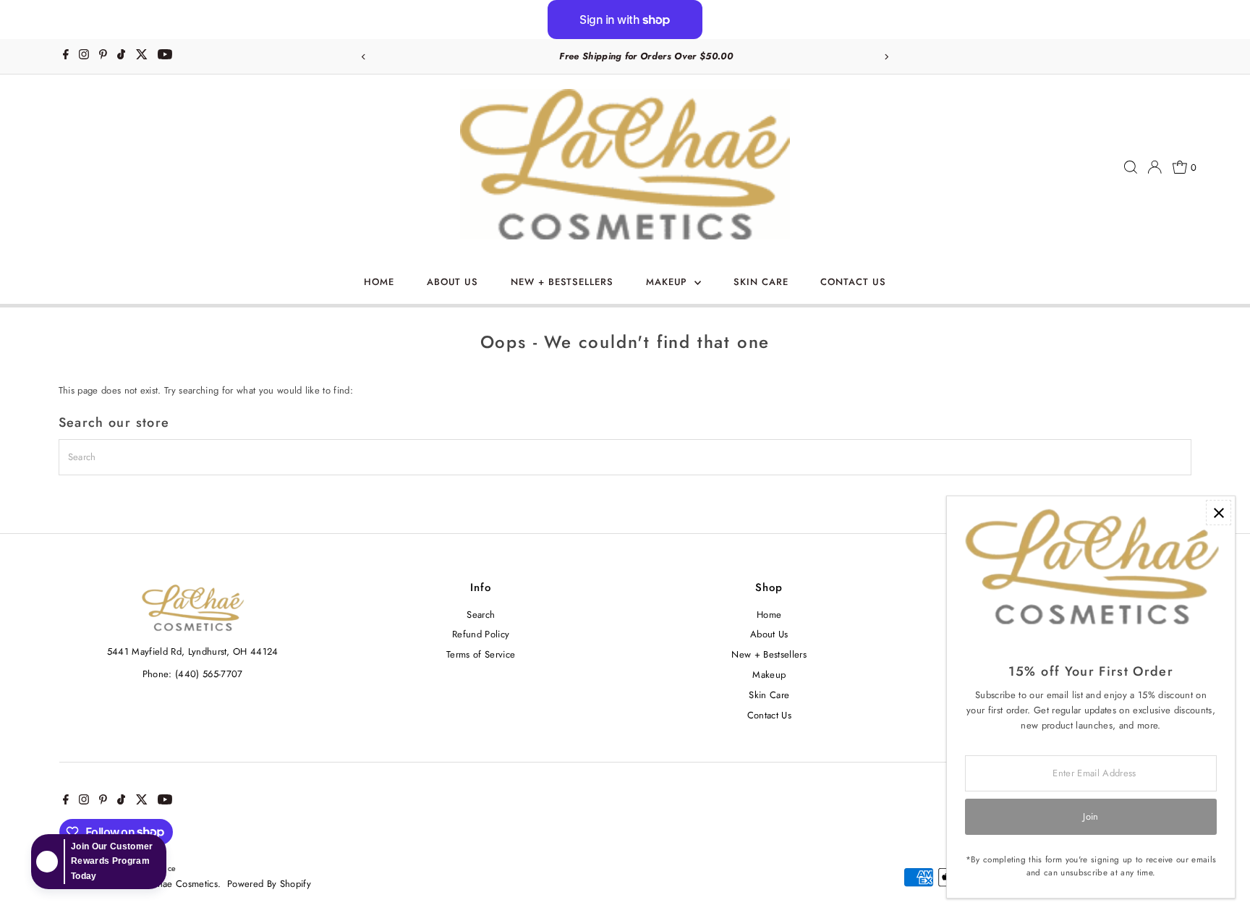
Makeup (669, 282)
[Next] (886, 57)
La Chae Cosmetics (178, 884)
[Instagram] (84, 56)
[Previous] (363, 57)
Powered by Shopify (269, 884)
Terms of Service (480, 654)
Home (379, 282)
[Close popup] (1218, 512)
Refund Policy (480, 634)
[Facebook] (65, 56)
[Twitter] (141, 56)
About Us (453, 282)
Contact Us (853, 282)
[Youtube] (165, 56)
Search (481, 614)
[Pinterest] (103, 56)
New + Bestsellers (562, 282)
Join (1090, 816)
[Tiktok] (121, 56)
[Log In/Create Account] (1154, 167)
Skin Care (761, 282)
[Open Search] (1130, 167)
